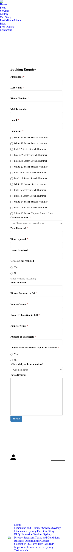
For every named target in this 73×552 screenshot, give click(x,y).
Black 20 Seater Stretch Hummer (30, 161)
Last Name (17, 87)
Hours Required (19, 250)
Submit (16, 418)
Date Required (19, 228)
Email (14, 120)
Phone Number (19, 98)
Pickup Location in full (23, 293)
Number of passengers (23, 336)
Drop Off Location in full (25, 315)
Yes (16, 267)
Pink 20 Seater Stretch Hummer (30, 172)
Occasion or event (20, 217)
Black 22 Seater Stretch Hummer (30, 155)
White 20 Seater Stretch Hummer (30, 166)
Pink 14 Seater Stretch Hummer (30, 196)
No (15, 273)
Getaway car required (22, 261)
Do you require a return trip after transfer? (34, 347)
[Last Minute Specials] (58, 456)
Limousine (17, 131)
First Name (17, 77)
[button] (11, 466)
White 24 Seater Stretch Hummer (30, 137)
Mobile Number (18, 109)
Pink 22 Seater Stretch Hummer (30, 149)
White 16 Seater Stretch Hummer (30, 184)
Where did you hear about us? (26, 364)
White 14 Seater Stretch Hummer (30, 201)
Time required (19, 239)
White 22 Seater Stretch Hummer (30, 143)
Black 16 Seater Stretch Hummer (30, 178)
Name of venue (19, 304)
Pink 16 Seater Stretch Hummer (30, 190)
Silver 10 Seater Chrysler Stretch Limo (33, 213)
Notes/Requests (18, 375)
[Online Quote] (58, 449)
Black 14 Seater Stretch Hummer (30, 207)
